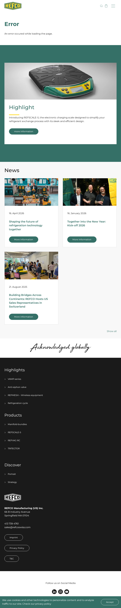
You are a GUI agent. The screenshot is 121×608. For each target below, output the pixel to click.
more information (23, 131)
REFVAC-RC (13, 440)
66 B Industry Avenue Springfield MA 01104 (23, 512)
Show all (112, 331)
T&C (12, 558)
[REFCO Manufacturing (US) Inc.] (12, 6)
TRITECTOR (13, 448)
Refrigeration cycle (17, 403)
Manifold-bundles (17, 424)
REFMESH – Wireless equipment (25, 395)
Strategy (12, 482)
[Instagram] (60, 591)
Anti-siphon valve (16, 387)
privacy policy (43, 603)
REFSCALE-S (14, 432)
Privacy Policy (17, 548)
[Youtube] (66, 591)
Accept (110, 602)
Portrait (11, 474)
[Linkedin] (54, 591)
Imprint (14, 537)
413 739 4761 (11, 523)
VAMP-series (14, 379)
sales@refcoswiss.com (17, 527)
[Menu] (113, 6)
